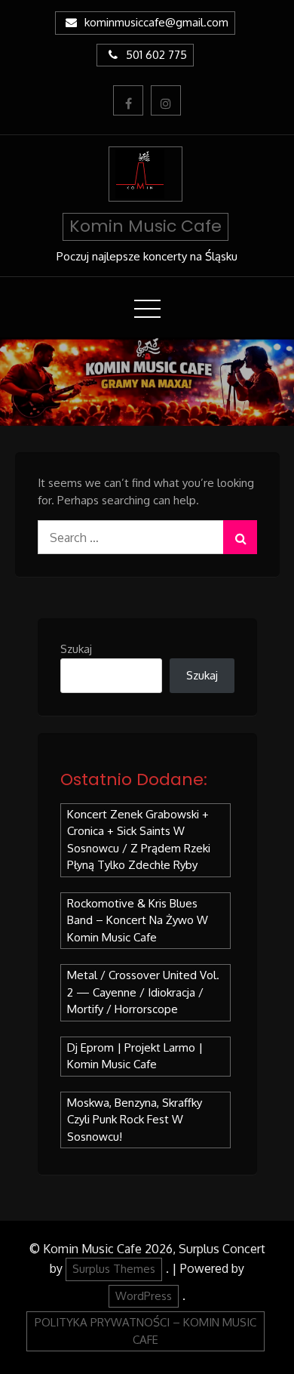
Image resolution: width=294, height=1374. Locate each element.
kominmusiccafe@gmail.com (156, 22)
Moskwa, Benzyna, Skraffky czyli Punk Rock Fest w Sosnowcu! (134, 1119)
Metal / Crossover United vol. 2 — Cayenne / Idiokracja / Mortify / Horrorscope (143, 992)
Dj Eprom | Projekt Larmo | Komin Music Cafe (135, 1056)
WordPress (143, 1296)
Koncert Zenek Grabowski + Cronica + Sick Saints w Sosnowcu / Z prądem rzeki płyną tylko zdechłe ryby (138, 840)
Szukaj (76, 649)
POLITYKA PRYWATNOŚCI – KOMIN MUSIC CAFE (145, 1331)
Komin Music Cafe (145, 226)
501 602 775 (156, 55)
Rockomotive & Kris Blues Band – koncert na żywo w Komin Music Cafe (137, 920)
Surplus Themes (113, 1269)
